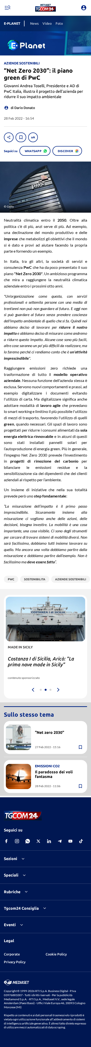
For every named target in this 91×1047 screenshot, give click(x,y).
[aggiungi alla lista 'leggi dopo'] (21, 137)
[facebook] (6, 841)
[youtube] (70, 841)
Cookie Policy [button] (56, 954)
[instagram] (17, 841)
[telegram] (59, 841)
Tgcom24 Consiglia (21, 908)
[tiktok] (81, 841)
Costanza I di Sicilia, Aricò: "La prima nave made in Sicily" (41, 661)
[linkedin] (49, 841)
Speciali (11, 875)
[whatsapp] (27, 841)
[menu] (7, 7)
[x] (38, 841)
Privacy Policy (14, 962)
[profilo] (83, 7)
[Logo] (45, 8)
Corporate (12, 954)
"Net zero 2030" (49, 732)
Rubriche (12, 892)
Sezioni (10, 858)
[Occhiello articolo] (59, 727)
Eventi (10, 925)
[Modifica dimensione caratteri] (33, 137)
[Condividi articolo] (9, 137)
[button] (45, 8)
